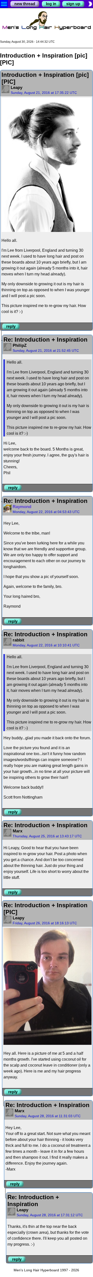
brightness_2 (90, 4)
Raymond (22, 506)
